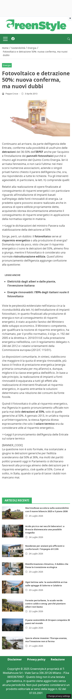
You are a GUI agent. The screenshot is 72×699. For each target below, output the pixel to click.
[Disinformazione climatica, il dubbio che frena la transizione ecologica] (12, 568)
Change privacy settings (59, 696)
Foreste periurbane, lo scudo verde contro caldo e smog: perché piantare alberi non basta (45, 603)
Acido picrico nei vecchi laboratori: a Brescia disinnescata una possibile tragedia (44, 529)
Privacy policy (36, 659)
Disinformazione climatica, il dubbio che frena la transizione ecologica (46, 565)
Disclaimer (15, 659)
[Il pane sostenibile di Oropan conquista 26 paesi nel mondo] (12, 624)
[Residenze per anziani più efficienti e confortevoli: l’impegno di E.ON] (12, 550)
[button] (68, 39)
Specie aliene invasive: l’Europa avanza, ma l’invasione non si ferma (46, 640)
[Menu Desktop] (5, 39)
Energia (7, 65)
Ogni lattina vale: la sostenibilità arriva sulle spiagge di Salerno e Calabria (46, 584)
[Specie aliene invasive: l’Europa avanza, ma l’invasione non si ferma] (12, 643)
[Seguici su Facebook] (13, 39)
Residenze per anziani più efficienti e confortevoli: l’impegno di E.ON (44, 547)
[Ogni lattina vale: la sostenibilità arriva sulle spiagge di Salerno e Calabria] (12, 587)
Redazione (58, 659)
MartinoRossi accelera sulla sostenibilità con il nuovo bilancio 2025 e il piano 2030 (47, 509)
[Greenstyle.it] (36, 25)
